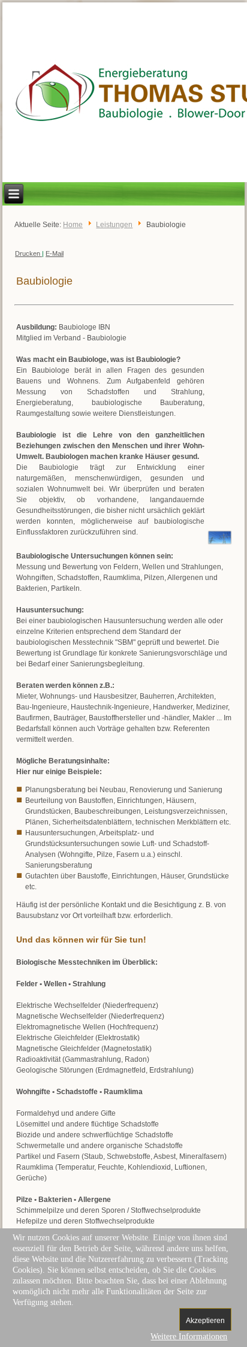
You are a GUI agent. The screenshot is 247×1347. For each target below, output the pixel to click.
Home (73, 225)
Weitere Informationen (188, 1336)
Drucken (28, 253)
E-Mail (55, 253)
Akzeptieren (205, 1320)
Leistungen (114, 225)
